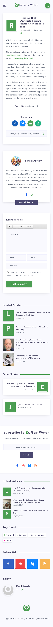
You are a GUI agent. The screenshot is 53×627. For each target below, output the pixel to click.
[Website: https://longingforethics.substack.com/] (32, 195)
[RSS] (35, 465)
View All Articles (26, 202)
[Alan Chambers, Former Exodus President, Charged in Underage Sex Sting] (8, 344)
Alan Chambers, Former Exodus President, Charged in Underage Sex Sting (32, 342)
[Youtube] (23, 465)
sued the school (13, 55)
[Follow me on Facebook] (27, 195)
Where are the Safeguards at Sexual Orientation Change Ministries (28, 501)
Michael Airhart (33, 161)
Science (22, 535)
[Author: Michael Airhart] (16, 160)
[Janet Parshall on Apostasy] (26, 407)
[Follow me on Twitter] (21, 194)
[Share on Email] (30, 123)
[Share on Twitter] (23, 123)
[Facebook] (17, 465)
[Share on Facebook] (15, 123)
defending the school (23, 58)
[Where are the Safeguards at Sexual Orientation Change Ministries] (7, 503)
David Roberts (23, 586)
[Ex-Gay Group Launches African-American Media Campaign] (26, 387)
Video (8, 540)
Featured (9, 535)
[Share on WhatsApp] (38, 123)
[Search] (47, 5)
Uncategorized (31, 106)
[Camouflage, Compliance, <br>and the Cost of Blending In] (8, 359)
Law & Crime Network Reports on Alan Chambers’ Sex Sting (33, 314)
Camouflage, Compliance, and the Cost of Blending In (28, 357)
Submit (27, 455)
